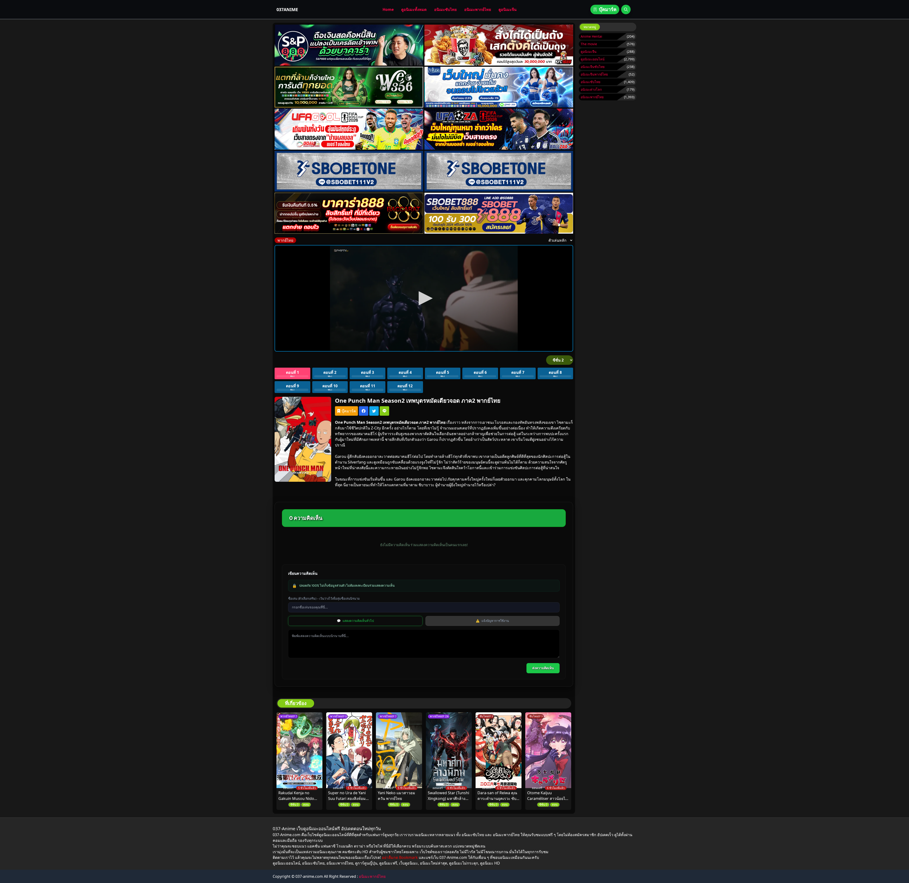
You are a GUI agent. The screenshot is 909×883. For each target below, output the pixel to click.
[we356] (349, 87)
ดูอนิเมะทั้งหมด (414, 9)
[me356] (498, 87)
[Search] (626, 9)
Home (388, 9)
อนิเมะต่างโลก (591, 89)
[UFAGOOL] (349, 129)
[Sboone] (349, 171)
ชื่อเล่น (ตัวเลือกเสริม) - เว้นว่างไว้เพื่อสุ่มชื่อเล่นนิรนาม (324, 598)
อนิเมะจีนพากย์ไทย (594, 74)
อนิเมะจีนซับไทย (593, 66)
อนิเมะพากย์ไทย (477, 9)
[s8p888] (349, 45)
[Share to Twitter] (374, 411)
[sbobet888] (498, 213)
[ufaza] (498, 129)
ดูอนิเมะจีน (508, 9)
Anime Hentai (591, 36)
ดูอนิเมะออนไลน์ (593, 59)
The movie (589, 44)
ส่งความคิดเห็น (543, 668)
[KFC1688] (498, 45)
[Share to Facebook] (363, 411)
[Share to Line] (384, 411)
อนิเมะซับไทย (445, 9)
